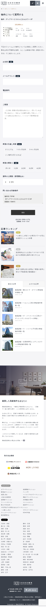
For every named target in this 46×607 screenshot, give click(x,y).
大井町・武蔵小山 (6, 541)
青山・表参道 (27, 534)
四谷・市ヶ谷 (5, 546)
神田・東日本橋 (28, 559)
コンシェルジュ (28, 502)
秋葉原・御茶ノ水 (28, 544)
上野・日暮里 (5, 562)
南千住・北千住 (28, 570)
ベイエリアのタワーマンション (32, 494)
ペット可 (26, 492)
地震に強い (4, 494)
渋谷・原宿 (26, 531)
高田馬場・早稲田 (6, 557)
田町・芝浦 (4, 528)
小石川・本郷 (5, 549)
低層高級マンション (29, 489)
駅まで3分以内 (5, 505)
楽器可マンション (28, 505)
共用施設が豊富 (28, 499)
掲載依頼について (15, 600)
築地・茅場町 (27, 557)
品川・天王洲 (27, 539)
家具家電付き (5, 515)
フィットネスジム (6, 502)
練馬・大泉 (4, 570)
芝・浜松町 (26, 541)
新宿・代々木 (5, 531)
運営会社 (38, 597)
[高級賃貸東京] (10, 3)
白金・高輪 (26, 536)
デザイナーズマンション (30, 510)
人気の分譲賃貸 (6, 497)
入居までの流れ (8, 597)
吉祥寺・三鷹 (27, 567)
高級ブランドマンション (30, 497)
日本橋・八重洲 (6, 554)
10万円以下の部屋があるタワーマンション (14, 507)
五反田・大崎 (5, 559)
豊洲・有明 (26, 526)
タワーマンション (6, 489)
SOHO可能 (26, 512)
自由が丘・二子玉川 (7, 552)
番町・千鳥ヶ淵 (6, 567)
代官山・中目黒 (6, 544)
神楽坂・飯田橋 (28, 546)
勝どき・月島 (5, 526)
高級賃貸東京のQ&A (28, 600)
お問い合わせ (32, 590)
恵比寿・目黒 (5, 534)
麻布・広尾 (26, 523)
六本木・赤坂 (5, 523)
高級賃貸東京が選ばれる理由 (11, 440)
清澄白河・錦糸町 (28, 562)
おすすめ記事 (34, 284)
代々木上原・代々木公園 (30, 554)
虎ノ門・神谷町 (6, 539)
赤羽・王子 (4, 572)
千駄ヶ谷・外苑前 (28, 549)
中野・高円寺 (27, 564)
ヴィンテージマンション (8, 512)
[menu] (43, 3)
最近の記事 (12, 284)
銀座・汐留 (4, 536)
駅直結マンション (6, 492)
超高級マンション (6, 499)
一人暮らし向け (6, 510)
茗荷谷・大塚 (5, 564)
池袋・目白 (26, 528)
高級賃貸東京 (20, 604)
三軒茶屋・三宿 (28, 552)
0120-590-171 (23, 220)
